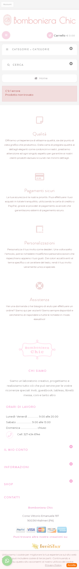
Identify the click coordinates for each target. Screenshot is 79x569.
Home (43, 78)
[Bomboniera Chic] (39, 20)
